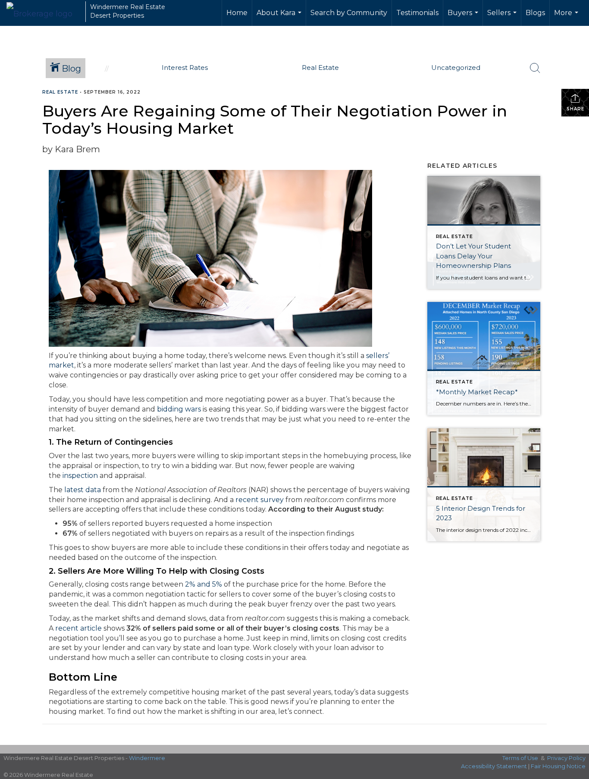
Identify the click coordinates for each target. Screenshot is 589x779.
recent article (78, 628)
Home (237, 13)
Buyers (464, 17)
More (567, 17)
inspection (80, 475)
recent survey (259, 500)
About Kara (280, 17)
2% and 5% (203, 584)
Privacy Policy (566, 757)
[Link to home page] (43, 11)
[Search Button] (535, 68)
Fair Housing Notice (558, 766)
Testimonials (417, 13)
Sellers (503, 17)
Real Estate (60, 92)
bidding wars (179, 409)
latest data (82, 490)
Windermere (147, 757)
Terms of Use (520, 757)
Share (575, 109)
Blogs (535, 13)
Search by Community (348, 13)
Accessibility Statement (494, 766)
